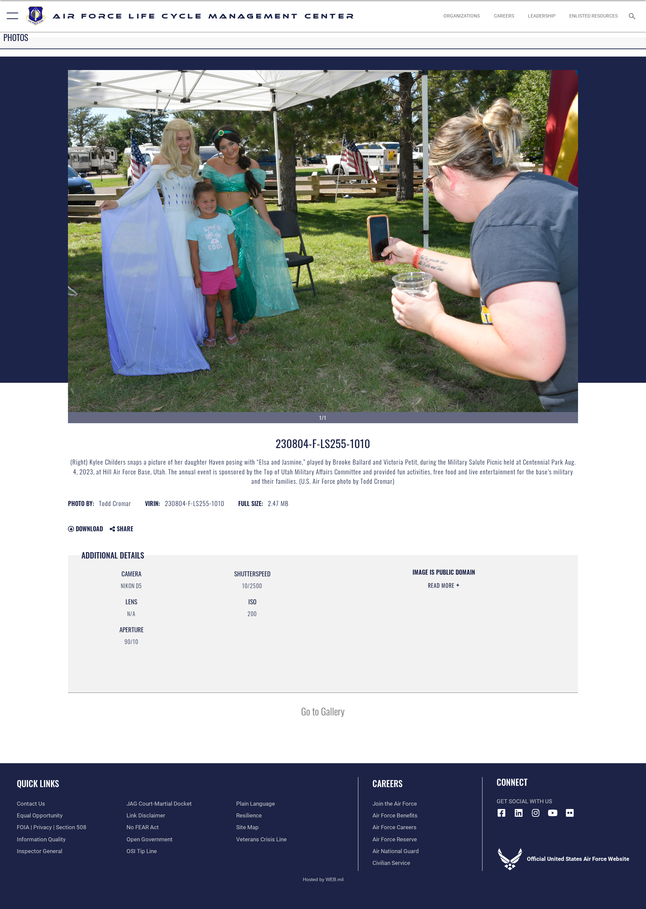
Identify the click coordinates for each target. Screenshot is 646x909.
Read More (442, 585)
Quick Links (38, 783)
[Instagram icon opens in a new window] (536, 813)
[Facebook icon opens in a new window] (502, 813)
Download (88, 528)
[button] (11, 16)
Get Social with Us (524, 801)
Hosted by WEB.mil (323, 879)
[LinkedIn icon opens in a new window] (518, 813)
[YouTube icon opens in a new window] (553, 813)
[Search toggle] (632, 16)
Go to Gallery (323, 711)
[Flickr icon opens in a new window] (570, 813)
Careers (387, 783)
